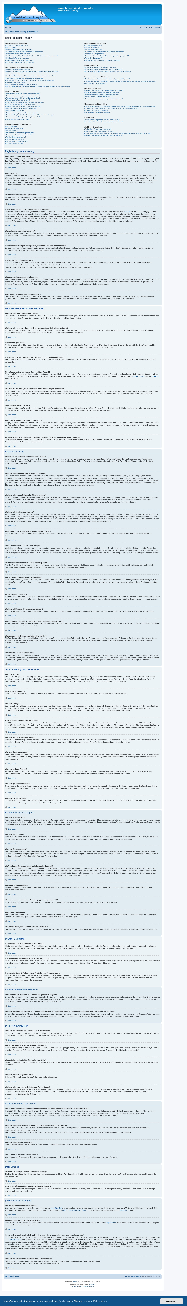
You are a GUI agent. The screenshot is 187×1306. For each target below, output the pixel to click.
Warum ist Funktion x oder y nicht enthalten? (99, 131)
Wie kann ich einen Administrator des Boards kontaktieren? (103, 135)
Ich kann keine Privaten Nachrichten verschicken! (100, 67)
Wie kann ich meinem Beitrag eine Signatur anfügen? (22, 98)
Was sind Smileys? (11, 130)
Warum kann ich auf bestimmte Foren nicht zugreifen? (23, 106)
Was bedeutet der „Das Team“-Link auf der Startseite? (102, 60)
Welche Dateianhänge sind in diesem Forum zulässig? (102, 120)
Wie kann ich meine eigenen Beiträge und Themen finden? (103, 99)
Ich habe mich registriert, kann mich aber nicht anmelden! (24, 51)
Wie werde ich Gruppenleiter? (94, 54)
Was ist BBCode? (11, 126)
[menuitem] (8, 27)
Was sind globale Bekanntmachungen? (18, 135)
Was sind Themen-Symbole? (14, 143)
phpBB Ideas (111, 1223)
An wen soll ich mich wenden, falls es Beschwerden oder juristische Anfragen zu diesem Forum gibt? (117, 133)
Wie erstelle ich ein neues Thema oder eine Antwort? (22, 94)
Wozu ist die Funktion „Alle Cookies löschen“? (20, 62)
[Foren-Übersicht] (31, 14)
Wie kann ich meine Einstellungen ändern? (19, 69)
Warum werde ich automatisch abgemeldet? (19, 60)
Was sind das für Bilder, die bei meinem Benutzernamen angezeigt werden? (30, 80)
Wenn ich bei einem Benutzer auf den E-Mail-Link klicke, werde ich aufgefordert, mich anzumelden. (38, 86)
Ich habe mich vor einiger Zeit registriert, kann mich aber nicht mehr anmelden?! (31, 56)
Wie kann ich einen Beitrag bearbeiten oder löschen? (22, 96)
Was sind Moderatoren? (92, 47)
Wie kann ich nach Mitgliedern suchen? (97, 97)
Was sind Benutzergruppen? (93, 49)
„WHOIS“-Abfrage (15, 1240)
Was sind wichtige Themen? (14, 139)
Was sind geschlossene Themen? (16, 141)
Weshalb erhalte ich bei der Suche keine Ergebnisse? (102, 92)
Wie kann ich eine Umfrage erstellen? (17, 100)
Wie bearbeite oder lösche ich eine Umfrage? (20, 104)
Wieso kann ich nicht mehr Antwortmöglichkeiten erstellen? (24, 102)
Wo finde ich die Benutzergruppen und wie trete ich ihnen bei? (104, 51)
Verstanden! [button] (171, 1301)
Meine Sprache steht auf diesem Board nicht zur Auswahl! (24, 78)
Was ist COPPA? (10, 47)
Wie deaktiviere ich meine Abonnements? (97, 112)
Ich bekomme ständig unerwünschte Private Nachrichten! (103, 69)
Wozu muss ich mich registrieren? (16, 45)
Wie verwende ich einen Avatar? (15, 82)
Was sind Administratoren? (93, 45)
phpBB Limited (138, 376)
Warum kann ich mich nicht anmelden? (18, 54)
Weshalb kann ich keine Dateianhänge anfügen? (21, 108)
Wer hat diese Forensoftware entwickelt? (97, 129)
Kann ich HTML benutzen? (14, 128)
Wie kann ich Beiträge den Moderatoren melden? (21, 113)
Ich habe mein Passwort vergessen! (17, 58)
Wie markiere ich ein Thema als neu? (17, 119)
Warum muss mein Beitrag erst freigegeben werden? (22, 117)
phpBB (75, 1281)
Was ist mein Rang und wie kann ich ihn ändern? (21, 84)
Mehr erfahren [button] (100, 1301)
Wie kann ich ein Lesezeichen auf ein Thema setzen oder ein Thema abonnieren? (111, 108)
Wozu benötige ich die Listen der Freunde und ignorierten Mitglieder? (107, 79)
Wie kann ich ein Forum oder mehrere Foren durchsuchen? (104, 90)
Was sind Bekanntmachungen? (15, 137)
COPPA (127, 212)
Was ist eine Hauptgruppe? (93, 58)
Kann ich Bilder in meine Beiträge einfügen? (19, 133)
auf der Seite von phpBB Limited (74, 1210)
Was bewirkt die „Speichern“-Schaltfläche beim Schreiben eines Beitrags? (29, 115)
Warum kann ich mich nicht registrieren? (18, 49)
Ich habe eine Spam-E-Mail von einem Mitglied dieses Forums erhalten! (107, 71)
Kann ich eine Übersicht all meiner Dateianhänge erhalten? (103, 122)
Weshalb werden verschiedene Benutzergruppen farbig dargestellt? (106, 56)
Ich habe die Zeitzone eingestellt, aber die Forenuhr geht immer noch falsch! (30, 76)
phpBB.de (155, 376)
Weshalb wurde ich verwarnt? (15, 110)
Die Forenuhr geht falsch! (13, 74)
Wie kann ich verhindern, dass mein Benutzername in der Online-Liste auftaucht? (32, 71)
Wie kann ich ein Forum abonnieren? (96, 110)
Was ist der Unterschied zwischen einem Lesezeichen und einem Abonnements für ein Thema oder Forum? (120, 106)
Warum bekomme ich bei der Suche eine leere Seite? (101, 95)
